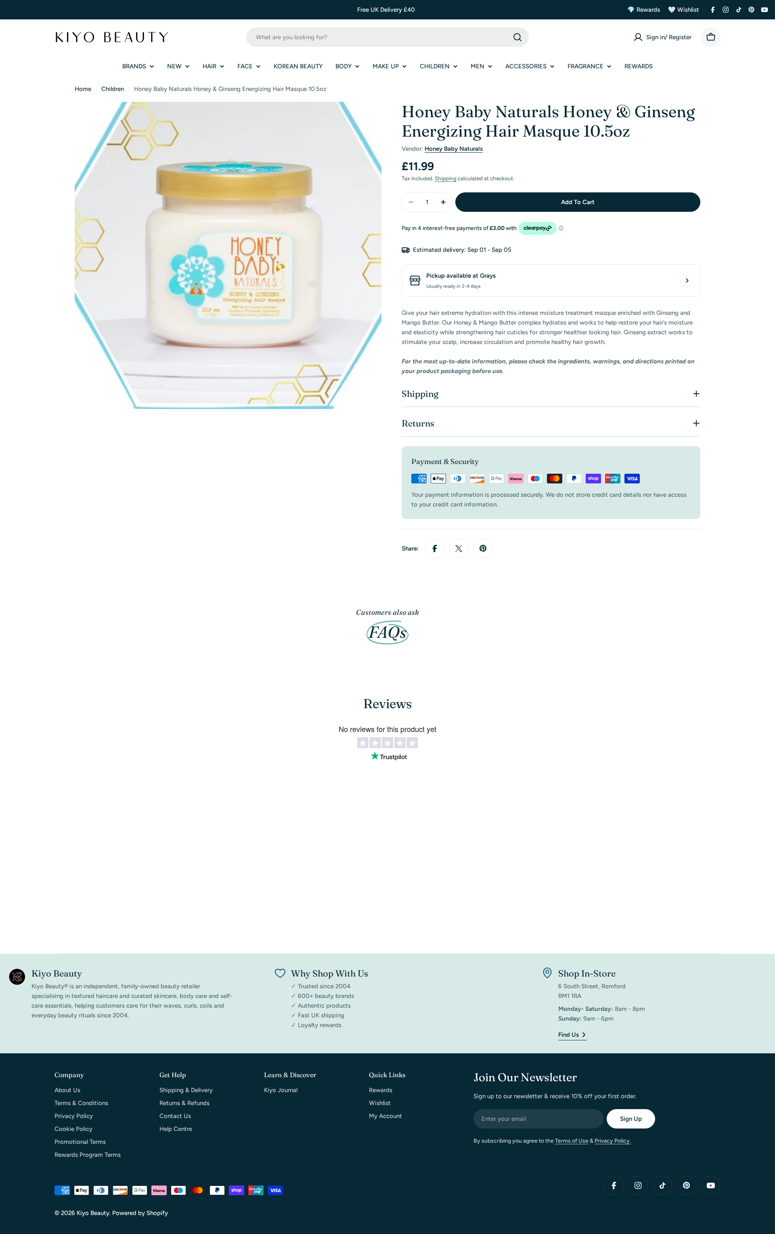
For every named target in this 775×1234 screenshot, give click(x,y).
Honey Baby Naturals (454, 148)
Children (112, 89)
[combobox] (387, 37)
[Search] (517, 37)
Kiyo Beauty (93, 1213)
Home (83, 89)
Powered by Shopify (140, 1213)
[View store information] (687, 280)
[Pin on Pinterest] (483, 548)
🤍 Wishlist (683, 9)
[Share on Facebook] (434, 548)
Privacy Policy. (613, 1140)
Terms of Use (572, 1140)
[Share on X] (459, 548)
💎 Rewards (643, 9)
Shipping (446, 178)
